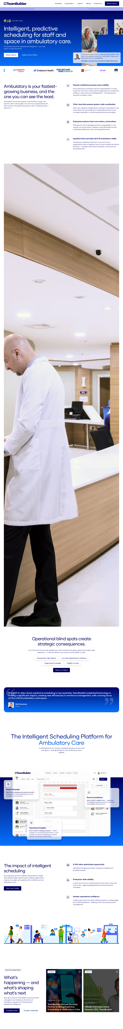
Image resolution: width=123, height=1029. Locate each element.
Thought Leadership (30, 1010)
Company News (11, 1010)
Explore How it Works (29, 55)
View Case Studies (12, 888)
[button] (69, 3)
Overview (58, 3)
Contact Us (98, 3)
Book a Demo (112, 3)
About (88, 3)
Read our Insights (61, 670)
